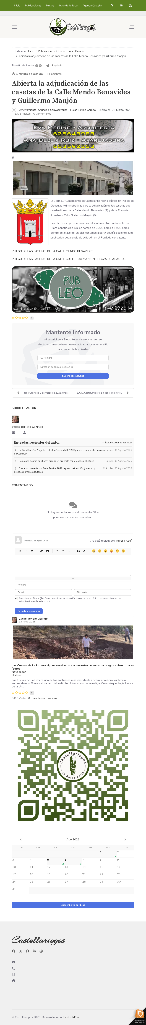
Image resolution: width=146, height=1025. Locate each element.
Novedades (19, 672)
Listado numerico (63, 551)
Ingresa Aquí (123, 541)
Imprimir (57, 65)
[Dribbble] (41, 951)
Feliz (94, 551)
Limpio (84, 551)
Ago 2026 (73, 839)
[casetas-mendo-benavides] (73, 178)
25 (31, 882)
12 (49, 867)
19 (49, 874)
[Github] (27, 951)
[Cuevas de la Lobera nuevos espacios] (73, 642)
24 (14, 882)
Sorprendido (105, 551)
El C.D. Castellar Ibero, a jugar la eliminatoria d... (102, 393)
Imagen (47, 551)
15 (101, 867)
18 (31, 874)
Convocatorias (58, 110)
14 (84, 867)
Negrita (20, 551)
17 (14, 874)
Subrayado (32, 551)
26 (49, 882)
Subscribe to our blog (73, 905)
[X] (21, 951)
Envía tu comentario (29, 611)
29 (101, 882)
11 (31, 867)
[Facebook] (14, 951)
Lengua (111, 551)
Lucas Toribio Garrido (83, 110)
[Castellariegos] (72, 27)
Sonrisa (99, 551)
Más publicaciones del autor (117, 442)
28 (84, 882)
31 (14, 889)
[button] (112, 5)
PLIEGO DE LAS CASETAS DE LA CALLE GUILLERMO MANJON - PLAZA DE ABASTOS (69, 259)
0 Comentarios (42, 114)
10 (14, 867)
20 (66, 874)
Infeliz (117, 551)
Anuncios (43, 110)
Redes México (72, 1017)
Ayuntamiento (27, 110)
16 (119, 867)
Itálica (26, 551)
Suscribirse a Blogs (73, 376)
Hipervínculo (41, 551)
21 (84, 874)
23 (119, 874)
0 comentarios (36, 698)
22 (101, 874)
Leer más (52, 698)
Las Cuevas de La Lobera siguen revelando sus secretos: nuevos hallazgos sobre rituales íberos (73, 667)
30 (119, 882)
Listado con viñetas (57, 551)
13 (66, 867)
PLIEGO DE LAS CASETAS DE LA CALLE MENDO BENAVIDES (52, 251)
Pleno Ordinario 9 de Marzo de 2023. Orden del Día (48, 393)
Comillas (78, 551)
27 (66, 882)
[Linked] (34, 951)
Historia (16, 675)
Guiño (123, 551)
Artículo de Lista (69, 551)
